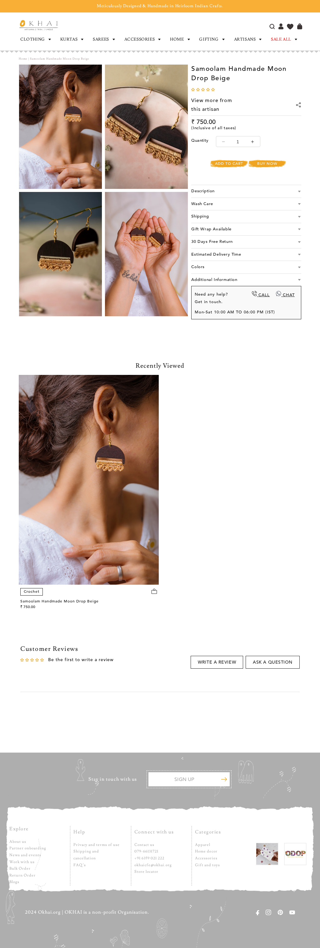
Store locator (146, 871)
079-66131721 (146, 851)
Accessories (139, 39)
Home (177, 39)
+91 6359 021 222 (149, 858)
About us (17, 841)
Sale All (281, 39)
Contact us (144, 844)
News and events (25, 855)
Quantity (199, 140)
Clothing (32, 39)
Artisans (245, 39)
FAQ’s (79, 865)
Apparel (202, 844)
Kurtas (69, 39)
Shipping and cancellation (86, 855)
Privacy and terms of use (96, 844)
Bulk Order (20, 868)
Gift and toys (207, 865)
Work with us (22, 862)
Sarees (101, 39)
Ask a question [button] (272, 662)
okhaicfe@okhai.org (153, 865)
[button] (35, 39)
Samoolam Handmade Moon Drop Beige (59, 601)
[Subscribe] (224, 779)
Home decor (206, 851)
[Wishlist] (290, 27)
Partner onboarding (27, 848)
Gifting (208, 39)
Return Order (22, 875)
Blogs (14, 882)
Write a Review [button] (217, 662)
